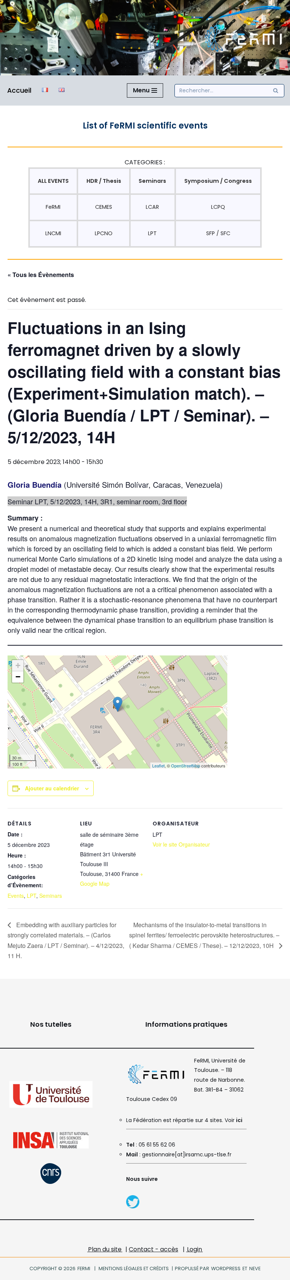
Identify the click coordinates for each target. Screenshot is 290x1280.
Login (194, 1249)
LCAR (152, 207)
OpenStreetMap (185, 765)
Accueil (19, 90)
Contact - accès (153, 1249)
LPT (152, 233)
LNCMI (53, 233)
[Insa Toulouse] (51, 1146)
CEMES (103, 207)
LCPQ (218, 207)
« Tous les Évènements (41, 274)
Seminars (50, 895)
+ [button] (17, 665)
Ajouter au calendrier (52, 788)
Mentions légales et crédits (134, 1268)
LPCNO (104, 233)
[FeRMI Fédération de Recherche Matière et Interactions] (242, 37)
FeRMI (53, 207)
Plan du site (104, 1249)
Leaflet (158, 765)
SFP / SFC (218, 233)
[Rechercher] (275, 90)
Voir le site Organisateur (181, 844)
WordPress (225, 1268)
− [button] (17, 676)
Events (16, 895)
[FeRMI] (132, 1206)
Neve (254, 1268)
